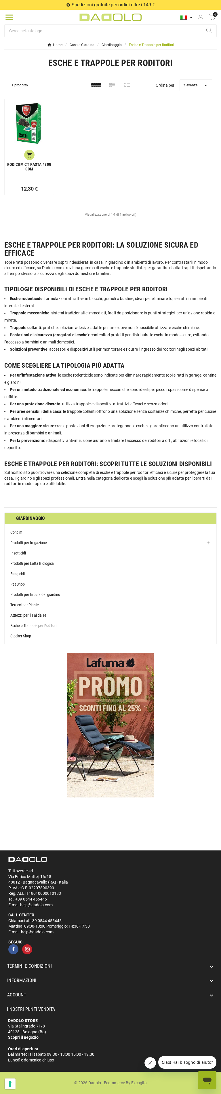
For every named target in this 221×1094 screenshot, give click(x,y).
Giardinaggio (30, 518)
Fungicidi (17, 573)
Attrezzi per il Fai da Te (28, 615)
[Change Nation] (186, 17)
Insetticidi (18, 553)
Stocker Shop (20, 636)
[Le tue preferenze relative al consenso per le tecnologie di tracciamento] (10, 1083)
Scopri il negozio (23, 1037)
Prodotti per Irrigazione (28, 542)
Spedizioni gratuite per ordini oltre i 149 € (113, 4)
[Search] (209, 30)
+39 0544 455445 (31, 899)
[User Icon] (200, 17)
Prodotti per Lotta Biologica (32, 563)
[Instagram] (27, 949)
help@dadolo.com (36, 905)
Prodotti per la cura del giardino (35, 594)
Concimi (16, 532)
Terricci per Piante (24, 605)
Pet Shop (17, 584)
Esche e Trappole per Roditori (33, 625)
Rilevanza (196, 85)
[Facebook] (13, 949)
